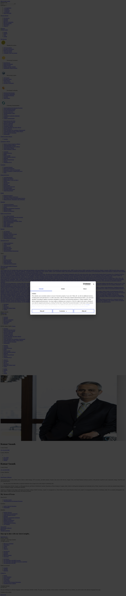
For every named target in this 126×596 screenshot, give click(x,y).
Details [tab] (63, 288)
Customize (62, 311)
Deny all (42, 311)
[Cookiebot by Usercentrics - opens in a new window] (84, 284)
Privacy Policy (84, 306)
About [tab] (84, 288)
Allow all (84, 311)
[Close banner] (93, 284)
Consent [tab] (41, 288)
